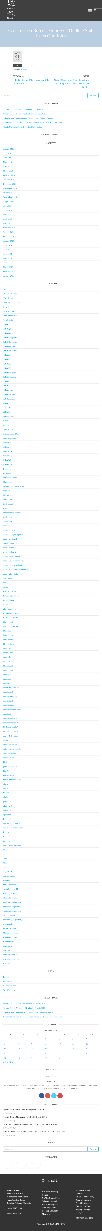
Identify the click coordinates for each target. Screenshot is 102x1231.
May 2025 (7, 215)
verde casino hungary (12, 902)
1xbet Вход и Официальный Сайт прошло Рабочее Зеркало (28, 118)
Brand (5, 508)
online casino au (10, 745)
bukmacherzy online (11, 513)
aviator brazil (8, 429)
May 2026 (7, 162)
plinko (5, 797)
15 (32, 1049)
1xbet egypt (8, 355)
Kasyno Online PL (10, 618)
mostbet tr (7, 714)
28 (19, 1058)
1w (4, 289)
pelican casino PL (10, 766)
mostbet (6, 683)
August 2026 (8, 149)
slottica (6, 867)
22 (32, 1053)
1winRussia (8, 320)
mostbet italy (8, 701)
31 (60, 1058)
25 (73, 1053)
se (4, 850)
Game (5, 604)
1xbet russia (8, 390)
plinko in (7, 801)
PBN (5, 762)
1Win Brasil (8, 298)
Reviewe (6, 836)
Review (6, 832)
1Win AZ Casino (10, 294)
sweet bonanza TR (10, 889)
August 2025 (8, 201)
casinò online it (9, 552)
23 (46, 1053)
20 (5, 1053)
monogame (7, 675)
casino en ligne (9, 530)
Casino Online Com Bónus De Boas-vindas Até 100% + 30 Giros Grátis (33, 122)
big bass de (7, 491)
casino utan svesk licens (13, 565)
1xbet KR (7, 368)
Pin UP (6, 771)
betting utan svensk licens (14, 486)
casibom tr (7, 517)
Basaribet (7, 473)
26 (87, 1053)
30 (46, 1058)
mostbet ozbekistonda (12, 710)
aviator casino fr (10, 438)
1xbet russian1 (9, 399)
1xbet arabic (8, 333)
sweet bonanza (9, 880)
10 (60, 1044)
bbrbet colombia (10, 478)
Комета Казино (9, 928)
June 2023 (7, 254)
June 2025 (7, 210)
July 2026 (7, 153)
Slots (5, 858)
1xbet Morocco (9, 377)
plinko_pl (7, 810)
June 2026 (7, 158)
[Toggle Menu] (90, 10)
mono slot (7, 657)
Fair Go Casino (9, 591)
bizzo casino (8, 495)
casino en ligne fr (10, 539)
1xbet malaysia (9, 373)
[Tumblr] (37, 1165)
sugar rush (7, 871)
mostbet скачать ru (11, 723)
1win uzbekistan (10, 316)
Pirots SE (7, 793)
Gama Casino (8, 600)
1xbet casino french (11, 351)
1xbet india (7, 359)
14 (19, 1049)
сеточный (7, 950)
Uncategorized (9, 893)
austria (6, 421)
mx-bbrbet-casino (10, 736)
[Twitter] (54, 1095)
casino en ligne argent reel (14, 534)
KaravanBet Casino (11, 613)
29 (32, 1058)
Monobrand (8, 666)
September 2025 (10, 197)
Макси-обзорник (10, 933)
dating (5, 587)
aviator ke (7, 447)
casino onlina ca (10, 543)
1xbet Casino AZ (10, 342)
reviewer (24, 69)
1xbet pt (6, 381)
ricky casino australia (12, 845)
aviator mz (7, 451)
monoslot (7, 679)
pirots (5, 788)
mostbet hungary (10, 696)
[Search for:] (51, 95)
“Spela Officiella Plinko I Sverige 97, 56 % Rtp (22, 127)
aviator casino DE (10, 434)
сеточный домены (11, 959)
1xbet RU (7, 386)
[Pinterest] (22, 1165)
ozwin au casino (10, 758)
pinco (5, 784)
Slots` (5, 863)
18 (73, 1049)
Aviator (6, 425)
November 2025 (10, 188)
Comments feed (9, 986)
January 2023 (8, 276)
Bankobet (7, 469)
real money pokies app (12, 823)
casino (5, 526)
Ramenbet (7, 819)
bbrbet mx (7, 482)
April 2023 (7, 263)
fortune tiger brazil (11, 596)
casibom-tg (7, 521)
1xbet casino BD (10, 346)
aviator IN (7, 443)
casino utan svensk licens (13, 561)
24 (60, 1053)
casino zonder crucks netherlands (17, 569)
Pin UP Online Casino (12, 780)
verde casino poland (11, 907)
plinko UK (7, 806)
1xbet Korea (8, 364)
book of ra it (8, 504)
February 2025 (9, 228)
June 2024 (7, 245)
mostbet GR (8, 692)
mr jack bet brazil (10, 731)
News (5, 740)
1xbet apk (7, 329)
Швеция (6, 963)
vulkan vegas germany (12, 920)
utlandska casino (10, 898)
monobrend (8, 670)
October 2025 (9, 193)
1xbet (5, 324)
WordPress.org (9, 990)
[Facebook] (41, 1095)
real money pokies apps (13, 828)
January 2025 (8, 232)
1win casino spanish (11, 302)
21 (19, 1053)
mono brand (8, 653)
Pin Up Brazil (8, 775)
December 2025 (9, 184)
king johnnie (8, 622)
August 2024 (8, 241)
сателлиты (7, 946)
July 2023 (7, 250)
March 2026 (8, 171)
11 (73, 1044)
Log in (6, 977)
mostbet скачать (10, 718)
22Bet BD (7, 408)
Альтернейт (8, 924)
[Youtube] (60, 1095)
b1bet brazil (8, 464)
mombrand (7, 648)
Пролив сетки (9, 942)
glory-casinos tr (9, 609)
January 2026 (8, 180)
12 (87, 1044)
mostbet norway (9, 705)
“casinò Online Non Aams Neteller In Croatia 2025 (24, 109)
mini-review (8, 640)
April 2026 (7, 166)
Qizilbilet (7, 815)
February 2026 (9, 175)
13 (5, 1049)
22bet (5, 403)
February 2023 (9, 271)
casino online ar (9, 548)
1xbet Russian (9, 394)
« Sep (5, 1062)
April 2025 (7, 219)
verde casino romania (12, 911)
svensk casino (9, 876)
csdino (6, 583)
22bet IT (6, 412)
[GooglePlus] (47, 1095)
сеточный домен (10, 955)
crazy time (7, 578)
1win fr (6, 307)
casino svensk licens (11, 556)
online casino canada (12, 749)
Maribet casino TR (10, 626)
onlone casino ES (10, 753)
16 (46, 1049)
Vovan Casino (9, 915)
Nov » (12, 1062)
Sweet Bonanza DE (11, 885)
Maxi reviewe (8, 635)
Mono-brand (8, 661)
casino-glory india (10, 574)
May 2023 (7, 258)
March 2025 (8, 223)
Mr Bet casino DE (10, 727)
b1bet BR (7, 460)
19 (87, 1049)
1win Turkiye (8, 311)
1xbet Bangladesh (10, 337)
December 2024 (9, 236)
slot (4, 854)
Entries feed (8, 981)
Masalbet (7, 631)
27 (5, 1058)
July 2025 (7, 206)
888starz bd (8, 416)
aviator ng (7, 456)
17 (60, 1049)
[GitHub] (29, 1165)
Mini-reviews (8, 644)
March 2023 (8, 267)
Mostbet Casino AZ (11, 688)
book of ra (7, 499)
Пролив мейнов (10, 937)
